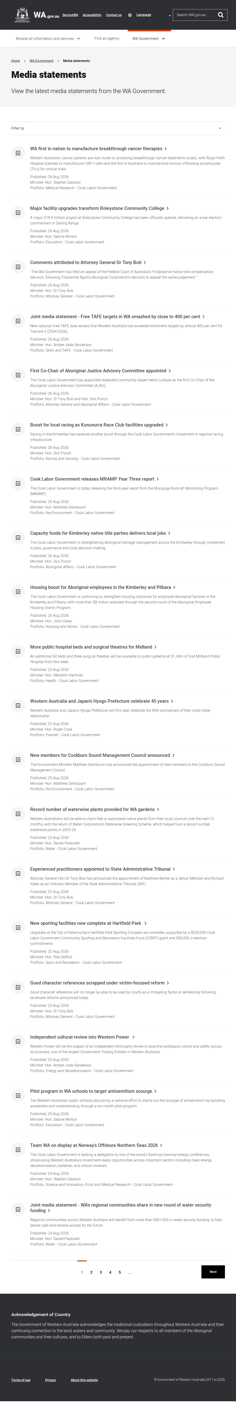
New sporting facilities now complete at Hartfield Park (86, 923)
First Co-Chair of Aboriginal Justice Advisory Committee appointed (98, 371)
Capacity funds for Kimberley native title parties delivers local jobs (98, 533)
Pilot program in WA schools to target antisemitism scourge (91, 1091)
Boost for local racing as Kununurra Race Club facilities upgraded (96, 425)
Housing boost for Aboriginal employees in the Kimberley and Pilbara (100, 587)
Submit (220, 15)
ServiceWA (70, 15)
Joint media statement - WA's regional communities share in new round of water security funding (120, 1207)
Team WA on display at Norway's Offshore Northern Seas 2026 (94, 1145)
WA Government (145, 38)
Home (15, 61)
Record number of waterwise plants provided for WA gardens (92, 809)
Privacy (50, 1380)
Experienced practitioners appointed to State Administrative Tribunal (100, 869)
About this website (84, 1380)
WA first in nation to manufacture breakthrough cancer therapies (96, 149)
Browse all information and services (45, 38)
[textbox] (154, 14)
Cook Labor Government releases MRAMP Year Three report (92, 479)
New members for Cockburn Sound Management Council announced (100, 755)
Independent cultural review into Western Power (80, 1037)
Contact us (114, 15)
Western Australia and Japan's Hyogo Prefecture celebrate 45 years (99, 701)
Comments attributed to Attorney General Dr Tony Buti (86, 262)
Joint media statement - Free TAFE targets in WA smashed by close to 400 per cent (115, 317)
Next (213, 1271)
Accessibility (92, 15)
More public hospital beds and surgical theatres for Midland (91, 647)
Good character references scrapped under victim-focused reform (97, 983)
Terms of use (20, 1380)
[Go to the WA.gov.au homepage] (36, 15)
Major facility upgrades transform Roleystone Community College (97, 208)
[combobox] (154, 14)
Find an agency (106, 38)
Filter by (17, 128)
